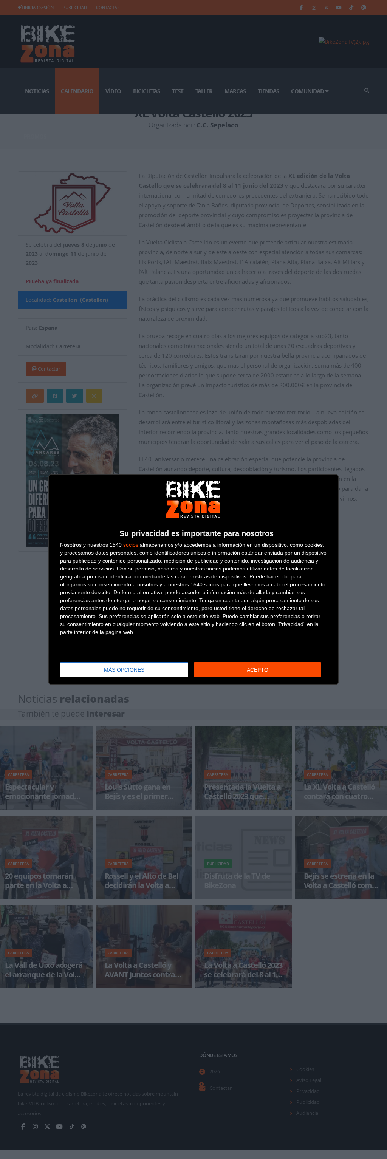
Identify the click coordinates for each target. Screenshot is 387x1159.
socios (130, 544)
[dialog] (193, 579)
